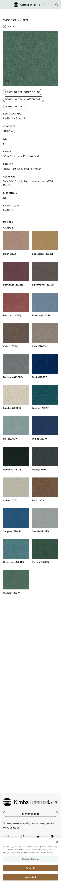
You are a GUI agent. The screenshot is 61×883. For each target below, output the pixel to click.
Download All (14, 106)
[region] (30, 860)
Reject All (30, 868)
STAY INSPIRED (30, 813)
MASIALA (8, 210)
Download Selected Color (22, 92)
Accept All (30, 877)
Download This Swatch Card (23, 99)
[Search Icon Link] (56, 4)
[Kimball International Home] (29, 4)
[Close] (57, 841)
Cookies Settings (30, 859)
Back (11, 26)
